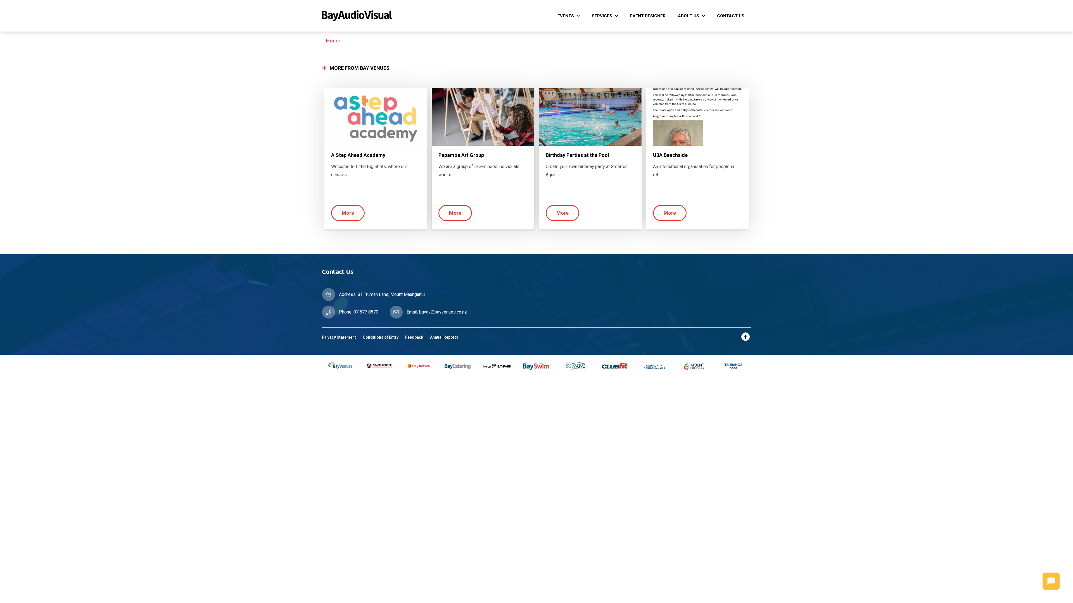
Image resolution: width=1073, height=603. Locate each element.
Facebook (745, 336)
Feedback (414, 337)
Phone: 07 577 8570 (358, 312)
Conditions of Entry (380, 337)
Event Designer (648, 15)
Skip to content (22, 6)
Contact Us (730, 15)
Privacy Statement (339, 337)
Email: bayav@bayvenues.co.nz (437, 312)
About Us (688, 15)
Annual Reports (444, 337)
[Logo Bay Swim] (430, 15)
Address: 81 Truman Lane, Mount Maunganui (382, 294)
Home (333, 40)
